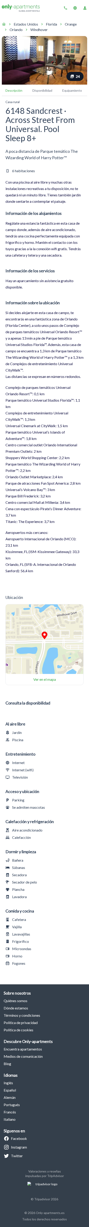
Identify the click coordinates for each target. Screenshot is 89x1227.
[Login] (85, 8)
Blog (7, 1063)
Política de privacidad (21, 1022)
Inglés (8, 1083)
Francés (10, 1112)
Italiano (10, 1119)
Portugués (12, 1104)
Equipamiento (72, 90)
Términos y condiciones (22, 1015)
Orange (71, 24)
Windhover (39, 29)
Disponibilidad (42, 90)
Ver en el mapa (44, 679)
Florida (51, 24)
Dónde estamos (16, 1008)
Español (10, 1090)
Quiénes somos (15, 1000)
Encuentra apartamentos (23, 1049)
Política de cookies (18, 1030)
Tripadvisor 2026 (46, 1199)
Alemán (10, 1097)
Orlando (16, 29)
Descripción (13, 90)
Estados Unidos (26, 24)
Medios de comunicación (23, 1056)
